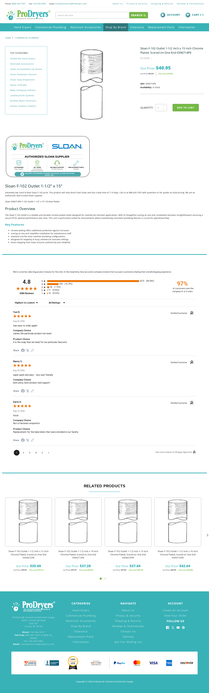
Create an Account (175, 610)
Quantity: (146, 107)
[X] (172, 627)
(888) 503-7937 (18, 3)
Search (137, 15)
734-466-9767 (33, 632)
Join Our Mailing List (128, 642)
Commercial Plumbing (50, 27)
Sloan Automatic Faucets (23, 74)
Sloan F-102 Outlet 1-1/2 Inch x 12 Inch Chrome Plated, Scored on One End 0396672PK (28, 554)
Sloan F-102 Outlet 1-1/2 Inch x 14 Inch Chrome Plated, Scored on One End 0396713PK (78, 554)
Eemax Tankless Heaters (23, 106)
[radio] (104, 281)
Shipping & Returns (162, 3)
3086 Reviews (29, 293)
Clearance (137, 27)
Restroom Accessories (86, 27)
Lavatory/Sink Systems (22, 95)
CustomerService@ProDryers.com (71, 3)
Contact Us (128, 631)
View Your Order (175, 615)
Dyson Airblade (18, 85)
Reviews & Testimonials (190, 3)
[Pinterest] (183, 627)
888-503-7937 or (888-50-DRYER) (33, 636)
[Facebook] (167, 627)
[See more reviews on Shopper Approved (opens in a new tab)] (32, 350)
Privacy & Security (137, 3)
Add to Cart (28, 525)
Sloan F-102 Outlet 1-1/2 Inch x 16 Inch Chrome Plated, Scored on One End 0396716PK (178, 554)
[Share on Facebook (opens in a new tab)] (23, 351)
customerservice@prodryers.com (33, 644)
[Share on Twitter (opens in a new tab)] (27, 350)
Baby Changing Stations (23, 90)
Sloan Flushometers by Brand (26, 69)
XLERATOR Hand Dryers (22, 58)
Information (187, 27)
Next (207, 535)
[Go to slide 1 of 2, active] (101, 579)
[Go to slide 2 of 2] (105, 579)
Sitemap (128, 636)
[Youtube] (178, 627)
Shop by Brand (115, 27)
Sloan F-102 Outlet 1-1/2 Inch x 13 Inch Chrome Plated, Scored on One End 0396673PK (128, 554)
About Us (118, 3)
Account (173, 15)
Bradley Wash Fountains (23, 100)
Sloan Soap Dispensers (22, 79)
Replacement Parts (161, 27)
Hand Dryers (22, 27)
